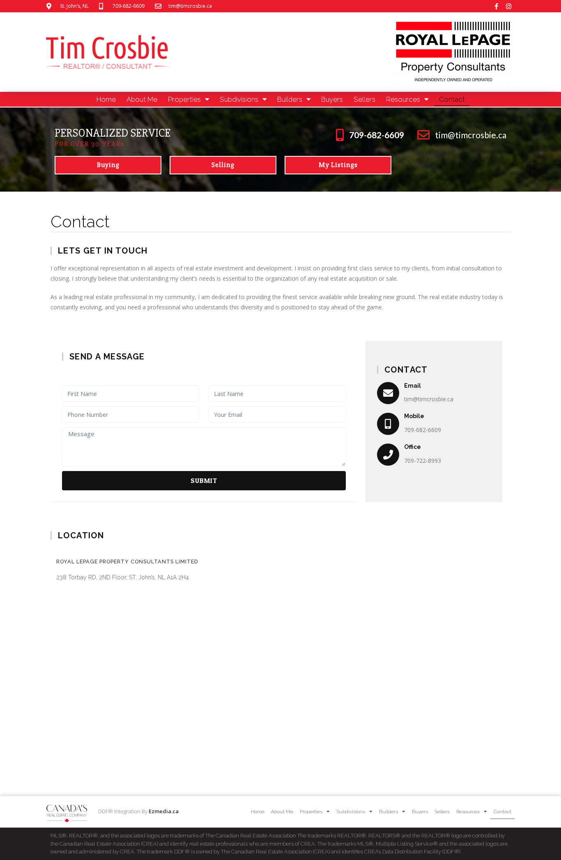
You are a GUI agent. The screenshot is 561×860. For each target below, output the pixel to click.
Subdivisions (239, 99)
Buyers (332, 99)
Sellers (364, 99)
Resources (403, 99)
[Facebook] (496, 6)
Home (106, 99)
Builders (289, 99)
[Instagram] (508, 6)
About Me (141, 99)
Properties (184, 99)
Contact (452, 99)
